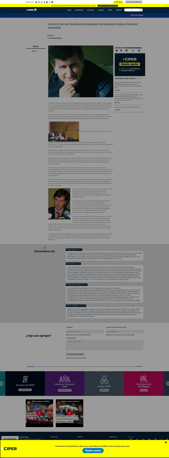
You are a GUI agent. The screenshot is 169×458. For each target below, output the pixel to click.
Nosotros (119, 10)
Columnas (101, 10)
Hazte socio (93, 450)
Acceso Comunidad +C (133, 2)
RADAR (69, 10)
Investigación (79, 10)
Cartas (110, 10)
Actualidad (90, 10)
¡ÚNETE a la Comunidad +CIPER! (108, 5)
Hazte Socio (118, 2)
